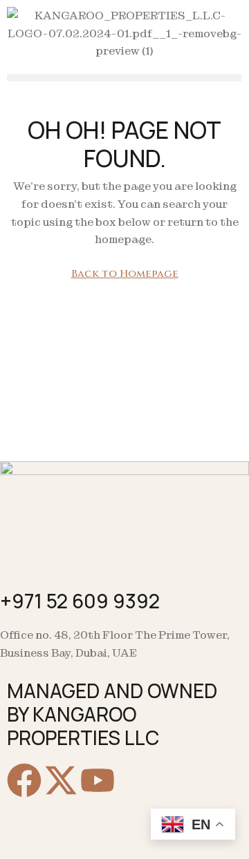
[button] (124, 77)
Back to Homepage (124, 274)
